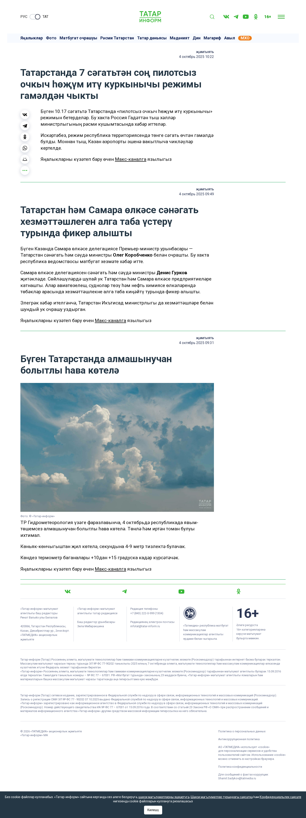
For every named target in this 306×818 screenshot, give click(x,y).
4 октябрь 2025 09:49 (196, 194)
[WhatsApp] (24, 148)
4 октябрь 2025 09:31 (196, 343)
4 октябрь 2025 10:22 (196, 57)
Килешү (153, 810)
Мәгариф (212, 38)
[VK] (226, 17)
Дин (196, 38)
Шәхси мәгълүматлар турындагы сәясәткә (222, 797)
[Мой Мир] (24, 159)
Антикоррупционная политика (239, 739)
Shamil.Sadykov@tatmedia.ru (237, 778)
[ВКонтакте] (24, 114)
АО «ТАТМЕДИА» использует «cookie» (243, 747)
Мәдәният (180, 38)
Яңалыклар (31, 38)
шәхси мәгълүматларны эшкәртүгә (163, 797)
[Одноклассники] (24, 136)
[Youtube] (246, 16)
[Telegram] (236, 17)
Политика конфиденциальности (240, 766)
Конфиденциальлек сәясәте (280, 797)
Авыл (229, 38)
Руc (23, 17)
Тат (45, 17)
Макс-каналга (130, 159)
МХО (245, 38)
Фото (51, 38)
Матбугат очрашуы (78, 38)
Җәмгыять (205, 52)
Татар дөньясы (152, 38)
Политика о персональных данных (241, 731)
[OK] (256, 17)
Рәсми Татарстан (117, 38)
